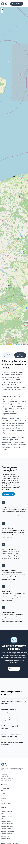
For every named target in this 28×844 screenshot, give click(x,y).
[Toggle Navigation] (26, 3)
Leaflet (12, 344)
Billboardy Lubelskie (6, 816)
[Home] (4, 3)
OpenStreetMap (19, 344)
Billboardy (3, 791)
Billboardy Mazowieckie (7, 826)
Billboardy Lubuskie (6, 818)
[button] (14, 176)
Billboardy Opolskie (6, 828)
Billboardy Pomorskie (6, 836)
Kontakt (3, 796)
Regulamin (4, 798)
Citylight (3, 793)
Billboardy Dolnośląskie (7, 811)
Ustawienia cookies (6, 803)
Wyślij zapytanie (16, 3)
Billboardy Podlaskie (6, 833)
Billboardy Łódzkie (6, 821)
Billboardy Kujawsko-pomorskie (9, 813)
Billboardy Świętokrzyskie (7, 841)
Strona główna (5, 788)
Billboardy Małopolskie (7, 823)
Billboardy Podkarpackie (7, 831)
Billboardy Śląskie (5, 838)
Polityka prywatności (6, 800)
